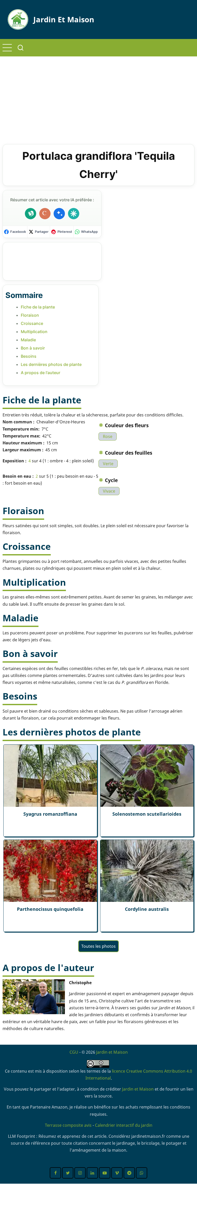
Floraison (30, 315)
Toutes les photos (98, 946)
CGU (74, 1052)
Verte (108, 463)
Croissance (32, 323)
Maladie (28, 339)
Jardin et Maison (63, 19)
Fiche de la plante (38, 307)
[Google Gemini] (59, 213)
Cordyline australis (147, 909)
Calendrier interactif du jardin (123, 1125)
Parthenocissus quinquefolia (50, 909)
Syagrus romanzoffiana (50, 814)
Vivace (109, 491)
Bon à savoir (33, 348)
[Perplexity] (73, 213)
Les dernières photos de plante (51, 364)
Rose (107, 436)
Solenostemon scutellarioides (146, 814)
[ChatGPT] (30, 213)
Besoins (28, 356)
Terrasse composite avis (68, 1125)
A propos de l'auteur (40, 372)
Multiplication (34, 331)
